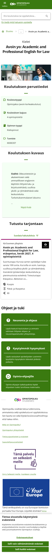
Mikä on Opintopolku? (11, 425)
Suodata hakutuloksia (24, 235)
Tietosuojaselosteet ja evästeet (15, 436)
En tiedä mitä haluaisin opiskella (17, 22)
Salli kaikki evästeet (25, 549)
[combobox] (24, 16)
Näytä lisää (26, 207)
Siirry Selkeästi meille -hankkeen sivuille (19, 474)
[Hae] (46, 16)
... (21, 31)
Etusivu (9, 31)
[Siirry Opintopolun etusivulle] (20, 4)
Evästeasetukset (25, 537)
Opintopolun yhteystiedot (13, 430)
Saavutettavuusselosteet (12, 442)
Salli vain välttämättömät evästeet (25, 543)
